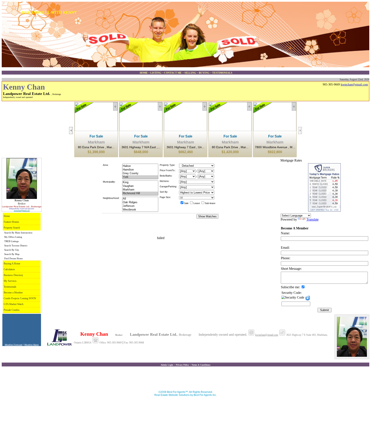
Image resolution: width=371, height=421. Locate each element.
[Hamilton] (140, 170)
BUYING (204, 72)
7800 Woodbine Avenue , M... (275, 144)
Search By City (11, 250)
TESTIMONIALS (222, 72)
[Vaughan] (140, 186)
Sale (186, 203)
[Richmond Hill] (140, 193)
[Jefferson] (140, 206)
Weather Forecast (13, 344)
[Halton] (140, 166)
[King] (140, 182)
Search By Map (12, 254)
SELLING (190, 72)
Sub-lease (210, 203)
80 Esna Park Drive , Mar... (96, 144)
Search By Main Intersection (18, 232)
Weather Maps (31, 344)
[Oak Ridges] (140, 202)
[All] (140, 199)
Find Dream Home (13, 258)
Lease (196, 203)
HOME (144, 72)
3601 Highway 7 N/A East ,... (141, 144)
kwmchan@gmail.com (354, 84)
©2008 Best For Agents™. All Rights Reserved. (185, 392)
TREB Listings (11, 241)
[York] (140, 177)
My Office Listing (13, 237)
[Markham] (140, 190)
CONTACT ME (173, 72)
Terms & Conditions (201, 365)
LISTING (155, 72)
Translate (312, 219)
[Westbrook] (140, 210)
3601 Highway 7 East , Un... (185, 144)
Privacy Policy (182, 365)
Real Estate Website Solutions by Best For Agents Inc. (185, 395)
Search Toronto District (15, 245)
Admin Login (167, 365)
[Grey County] (140, 173)
